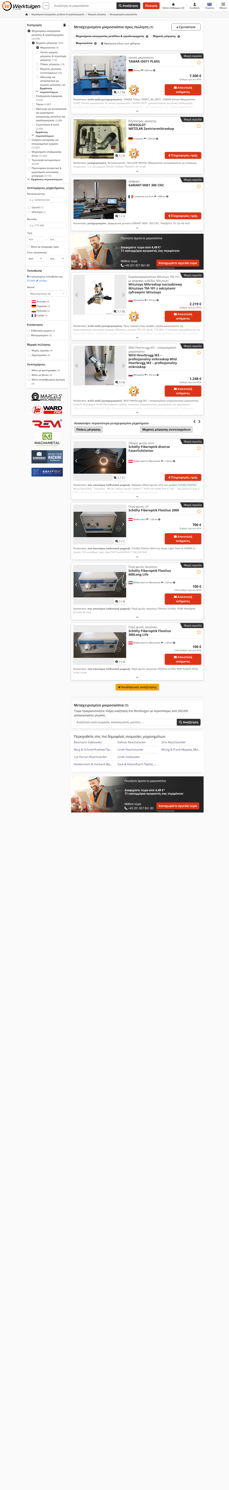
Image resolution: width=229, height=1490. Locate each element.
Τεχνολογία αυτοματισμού (46, 162)
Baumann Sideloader (88, 742)
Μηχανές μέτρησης (49, 43)
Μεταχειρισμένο (41, 335)
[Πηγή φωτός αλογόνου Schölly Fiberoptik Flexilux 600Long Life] (100, 584)
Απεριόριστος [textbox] (40, 293)
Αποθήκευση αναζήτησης (138, 687)
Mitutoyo (39, 212)
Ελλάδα (37, 280)
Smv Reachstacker (173, 742)
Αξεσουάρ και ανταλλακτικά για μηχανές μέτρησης (52, 80)
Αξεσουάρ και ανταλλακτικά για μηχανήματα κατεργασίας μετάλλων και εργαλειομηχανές (51, 114)
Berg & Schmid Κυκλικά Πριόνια (94, 750)
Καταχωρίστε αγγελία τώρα (178, 263)
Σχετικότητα (187, 27)
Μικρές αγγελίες (42, 350)
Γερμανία (43, 306)
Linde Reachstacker (131, 750)
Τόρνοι (43, 104)
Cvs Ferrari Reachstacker (90, 757)
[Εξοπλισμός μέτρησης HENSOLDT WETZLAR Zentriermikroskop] (100, 139)
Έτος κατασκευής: (37, 252)
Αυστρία (42, 301)
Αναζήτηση (130, 6)
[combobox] (47, 294)
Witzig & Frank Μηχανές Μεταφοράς (184, 750)
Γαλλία (41, 315)
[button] (223, 5)
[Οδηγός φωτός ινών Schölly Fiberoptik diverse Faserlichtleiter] (100, 461)
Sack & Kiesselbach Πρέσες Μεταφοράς (143, 764)
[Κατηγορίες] (46, 5)
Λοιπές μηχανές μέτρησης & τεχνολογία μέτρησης (53, 56)
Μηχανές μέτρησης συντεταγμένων (51, 70)
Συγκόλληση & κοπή (47, 126)
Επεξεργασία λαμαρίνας (49, 98)
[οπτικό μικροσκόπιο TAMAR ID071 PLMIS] (100, 75)
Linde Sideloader (129, 757)
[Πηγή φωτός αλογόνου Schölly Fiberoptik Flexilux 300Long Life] (100, 645)
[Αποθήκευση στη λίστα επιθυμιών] (198, 62)
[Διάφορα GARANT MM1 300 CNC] (100, 199)
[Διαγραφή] (146, 36)
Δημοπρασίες (41, 355)
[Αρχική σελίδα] (26, 14)
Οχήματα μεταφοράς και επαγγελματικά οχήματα (45, 143)
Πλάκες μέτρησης (52, 64)
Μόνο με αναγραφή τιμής (45, 246)
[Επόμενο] (123, 75)
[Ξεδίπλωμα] (137, 111)
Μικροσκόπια (49, 47)
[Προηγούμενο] (76, 75)
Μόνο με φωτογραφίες (46, 370)
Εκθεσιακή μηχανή (43, 330)
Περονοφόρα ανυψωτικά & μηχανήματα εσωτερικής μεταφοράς (46, 171)
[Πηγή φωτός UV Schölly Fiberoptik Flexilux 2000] (100, 524)
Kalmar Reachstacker (132, 742)
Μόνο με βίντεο (42, 375)
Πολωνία (43, 310)
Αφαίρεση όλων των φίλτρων (121, 43)
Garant (37, 207)
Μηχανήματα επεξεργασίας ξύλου (47, 153)
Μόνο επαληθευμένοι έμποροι (48, 381)
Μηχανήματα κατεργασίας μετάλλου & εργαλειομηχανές (48, 34)
